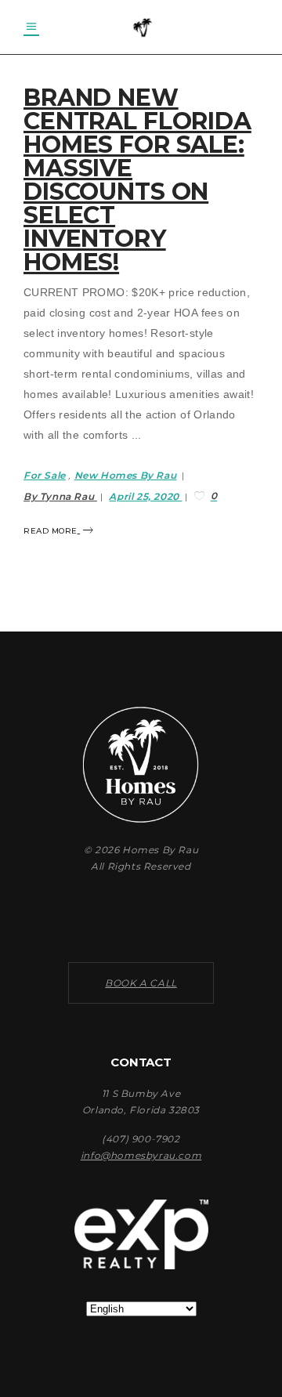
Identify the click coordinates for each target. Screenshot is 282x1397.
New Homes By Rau (125, 475)
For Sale (45, 475)
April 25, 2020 (145, 496)
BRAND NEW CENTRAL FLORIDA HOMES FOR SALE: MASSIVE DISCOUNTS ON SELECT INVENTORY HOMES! (137, 180)
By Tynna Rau (60, 496)
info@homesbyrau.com (141, 1155)
